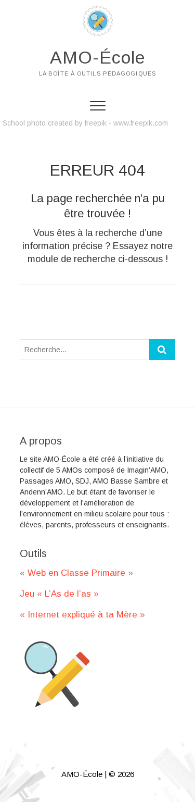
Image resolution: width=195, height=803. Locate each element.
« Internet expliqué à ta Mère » (82, 615)
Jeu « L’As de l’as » (59, 594)
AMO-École (98, 57)
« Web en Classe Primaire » (76, 573)
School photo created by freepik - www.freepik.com (85, 123)
